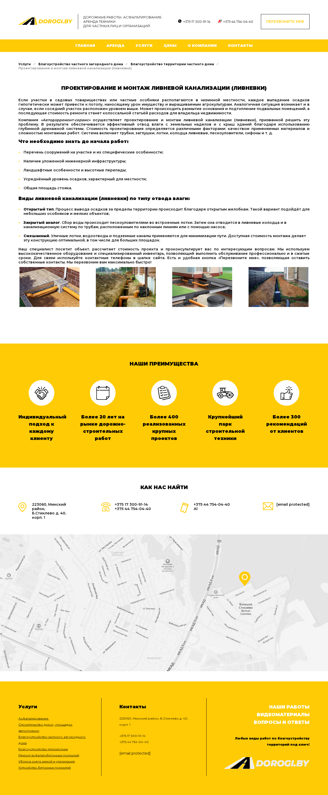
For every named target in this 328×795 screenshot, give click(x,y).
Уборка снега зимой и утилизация (46, 761)
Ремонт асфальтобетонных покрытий (48, 755)
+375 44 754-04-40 (238, 21)
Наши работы (289, 707)
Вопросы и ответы (282, 722)
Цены (170, 45)
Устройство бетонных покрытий (44, 767)
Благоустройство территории (43, 749)
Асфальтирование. (33, 718)
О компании (202, 45)
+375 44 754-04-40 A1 (212, 506)
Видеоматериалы (283, 714)
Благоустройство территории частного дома (172, 64)
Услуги (144, 45)
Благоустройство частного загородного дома (80, 64)
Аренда (115, 45)
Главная (85, 45)
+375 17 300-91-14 (196, 21)
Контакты (240, 45)
